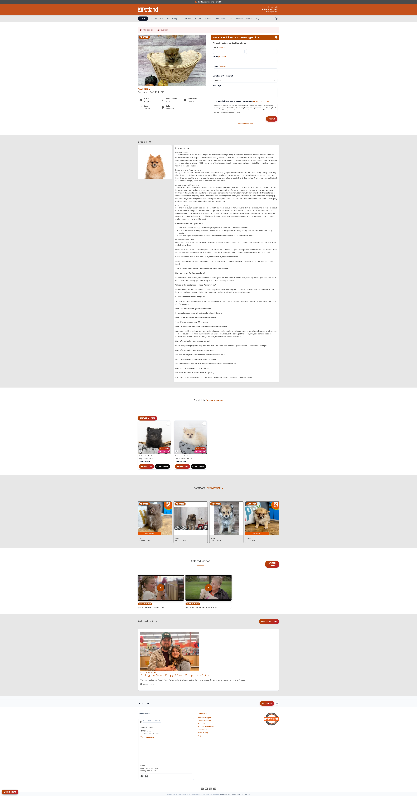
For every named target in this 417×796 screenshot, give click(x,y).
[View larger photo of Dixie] (204, 423)
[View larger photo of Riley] (168, 423)
